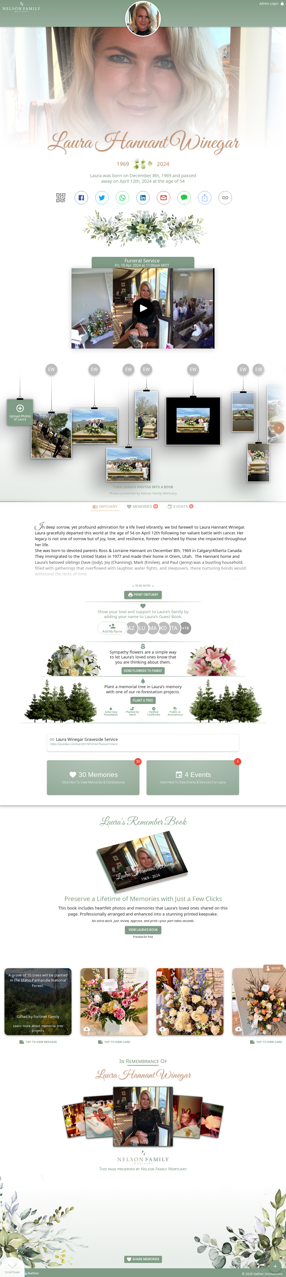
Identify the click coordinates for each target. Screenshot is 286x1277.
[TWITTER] (102, 197)
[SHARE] (204, 197)
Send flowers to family (143, 671)
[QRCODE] (60, 197)
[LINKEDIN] (143, 197)
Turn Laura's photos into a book (143, 487)
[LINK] (225, 197)
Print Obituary (145, 594)
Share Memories (145, 1259)
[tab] (105, 506)
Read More (143, 585)
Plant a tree (143, 700)
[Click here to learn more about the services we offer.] (143, 1158)
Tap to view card (117, 1042)
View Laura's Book (143, 930)
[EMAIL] (163, 197)
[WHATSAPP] (122, 197)
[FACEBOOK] (81, 197)
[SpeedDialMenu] (275, 1266)
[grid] (143, 431)
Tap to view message (41, 1042)
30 (138, 761)
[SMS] (184, 197)
